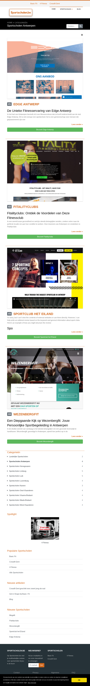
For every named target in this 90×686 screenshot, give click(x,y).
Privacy (35, 673)
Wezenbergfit (14, 626)
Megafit (12, 615)
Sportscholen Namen (17, 486)
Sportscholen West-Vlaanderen (21, 505)
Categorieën (21, 23)
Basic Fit (33, 4)
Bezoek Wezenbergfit (45, 441)
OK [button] (79, 680)
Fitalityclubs (14, 621)
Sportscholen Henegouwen (19, 466)
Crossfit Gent (55, 4)
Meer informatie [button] (32, 682)
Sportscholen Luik (16, 476)
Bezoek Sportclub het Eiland (45, 337)
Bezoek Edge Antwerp (45, 130)
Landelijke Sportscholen (18, 457)
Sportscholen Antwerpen (19, 461)
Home (54, 9)
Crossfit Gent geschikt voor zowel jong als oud (27, 588)
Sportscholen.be (21, 12)
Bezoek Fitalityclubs (45, 237)
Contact (17, 673)
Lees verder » (77, 124)
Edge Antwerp (14, 637)
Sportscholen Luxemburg (19, 481)
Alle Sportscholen (16, 573)
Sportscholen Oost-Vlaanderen (21, 490)
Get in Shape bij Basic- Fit (19, 594)
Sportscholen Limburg (17, 471)
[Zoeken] (80, 26)
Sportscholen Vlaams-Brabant (20, 495)
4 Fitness (43, 4)
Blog (79, 9)
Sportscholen (65, 9)
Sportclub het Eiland (17, 631)
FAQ (73, 673)
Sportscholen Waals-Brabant (20, 500)
